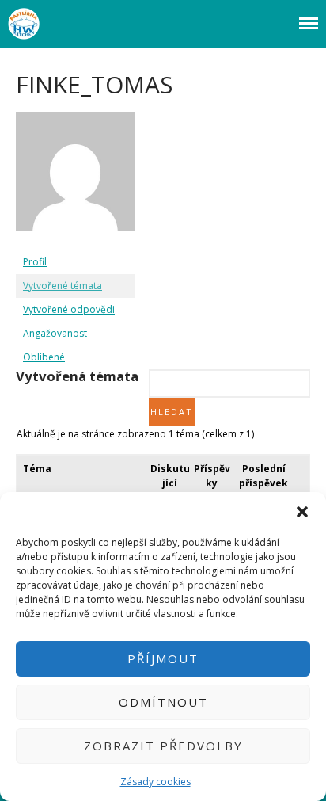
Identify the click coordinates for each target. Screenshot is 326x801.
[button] (302, 512)
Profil (35, 262)
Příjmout (163, 658)
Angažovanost (55, 333)
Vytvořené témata (62, 285)
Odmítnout (163, 702)
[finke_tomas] (75, 243)
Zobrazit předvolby (163, 745)
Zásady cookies (155, 781)
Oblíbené (44, 357)
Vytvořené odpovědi (69, 309)
